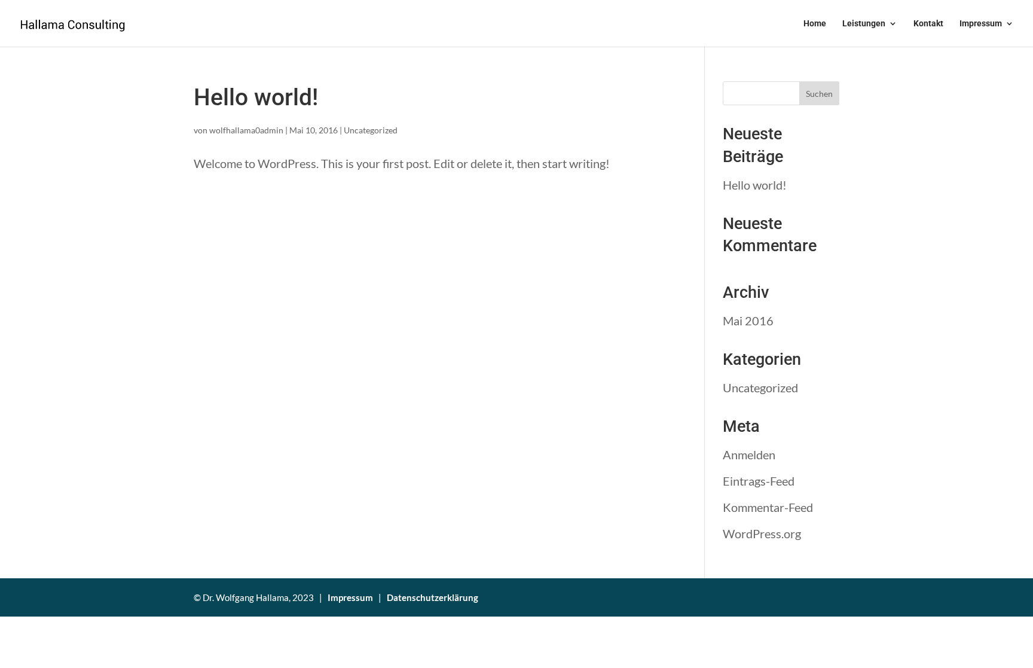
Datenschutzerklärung (432, 597)
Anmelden (749, 454)
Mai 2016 (748, 320)
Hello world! (256, 97)
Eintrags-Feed (758, 481)
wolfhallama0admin (246, 130)
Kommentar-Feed (768, 507)
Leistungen (863, 23)
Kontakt (928, 23)
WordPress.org (762, 533)
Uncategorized (371, 130)
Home (814, 23)
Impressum (980, 23)
